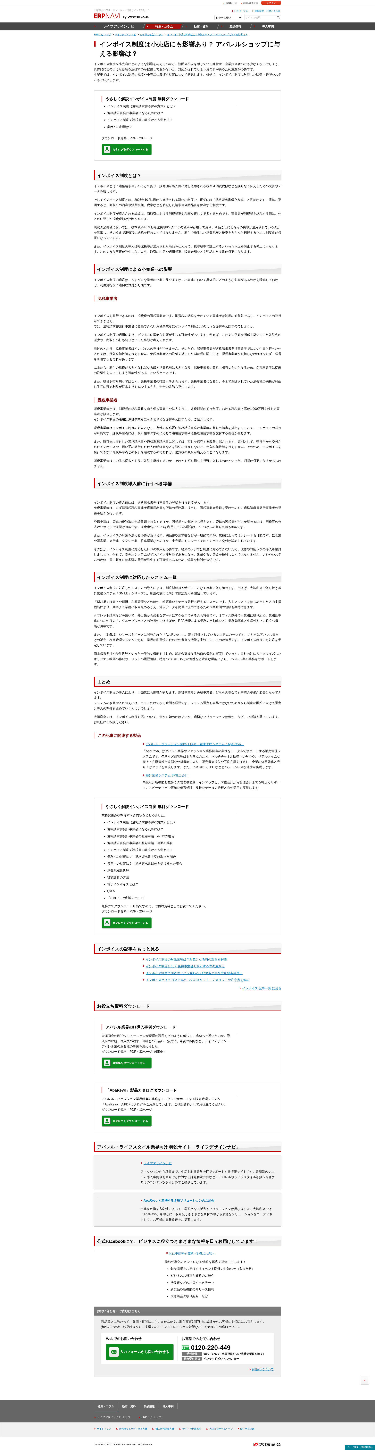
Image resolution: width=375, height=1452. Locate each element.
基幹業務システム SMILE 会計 (167, 775)
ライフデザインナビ (118, 26)
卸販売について (263, 1369)
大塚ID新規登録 (250, 3)
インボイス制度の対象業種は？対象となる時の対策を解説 (186, 959)
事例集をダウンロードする (128, 1062)
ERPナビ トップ (151, 1417)
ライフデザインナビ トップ (113, 1417)
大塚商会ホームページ (221, 1428)
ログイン (271, 3)
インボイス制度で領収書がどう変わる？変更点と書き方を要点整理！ (194, 973)
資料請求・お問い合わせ (267, 11)
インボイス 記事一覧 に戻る (261, 988)
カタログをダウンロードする (130, 149)
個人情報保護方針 (164, 1428)
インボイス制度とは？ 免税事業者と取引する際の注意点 (185, 966)
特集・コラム (164, 26)
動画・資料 (201, 26)
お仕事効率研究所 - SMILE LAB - (191, 1253)
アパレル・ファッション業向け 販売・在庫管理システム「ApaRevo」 (195, 744)
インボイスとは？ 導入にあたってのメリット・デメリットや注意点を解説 (198, 980)
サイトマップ (104, 1428)
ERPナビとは (241, 11)
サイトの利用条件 (191, 1428)
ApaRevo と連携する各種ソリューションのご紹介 (179, 1200)
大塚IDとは (231, 3)
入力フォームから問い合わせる (144, 1352)
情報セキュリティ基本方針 (133, 1428)
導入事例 (268, 26)
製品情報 (235, 26)
